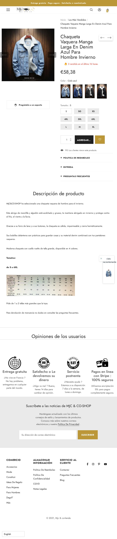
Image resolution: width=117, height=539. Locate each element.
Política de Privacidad (68, 424)
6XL (93, 119)
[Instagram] (94, 464)
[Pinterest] (100, 464)
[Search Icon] (91, 9)
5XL (79, 119)
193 (66, 150)
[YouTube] (106, 464)
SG (79, 111)
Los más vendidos (77, 19)
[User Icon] (99, 10)
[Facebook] (89, 464)
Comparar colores (45, 92)
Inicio (63, 19)
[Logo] (25, 9)
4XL (66, 119)
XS (93, 111)
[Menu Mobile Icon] (8, 10)
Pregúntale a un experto (30, 105)
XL (93, 127)
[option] (28, 54)
